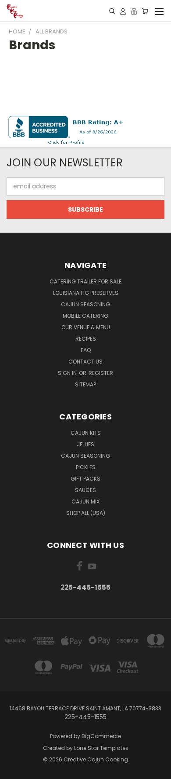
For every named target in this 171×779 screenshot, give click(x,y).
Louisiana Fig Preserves (85, 293)
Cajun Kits (86, 433)
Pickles (86, 467)
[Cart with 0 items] (145, 11)
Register (101, 373)
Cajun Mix (85, 501)
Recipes (85, 338)
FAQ (86, 350)
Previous (13, 770)
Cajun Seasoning (85, 304)
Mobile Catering (85, 316)
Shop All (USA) (85, 513)
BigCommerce (101, 736)
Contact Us (85, 361)
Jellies (85, 444)
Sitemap (85, 384)
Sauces (85, 490)
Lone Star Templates (101, 748)
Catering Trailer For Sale (85, 281)
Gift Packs (85, 478)
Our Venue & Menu (85, 327)
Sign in (68, 373)
